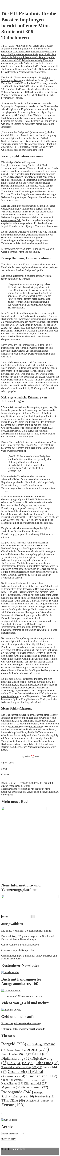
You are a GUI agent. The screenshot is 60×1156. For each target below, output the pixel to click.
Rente (38, 1092)
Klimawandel (35, 1083)
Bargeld (13, 1043)
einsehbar (36, 89)
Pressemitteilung (38, 442)
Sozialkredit (44, 1096)
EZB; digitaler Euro (40, 1063)
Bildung (40, 1044)
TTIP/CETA (13, 1100)
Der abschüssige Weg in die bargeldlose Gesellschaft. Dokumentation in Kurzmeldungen (28, 937)
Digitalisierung (16, 1058)
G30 (37, 1067)
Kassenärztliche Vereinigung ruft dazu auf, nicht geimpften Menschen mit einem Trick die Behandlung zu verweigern (30, 791)
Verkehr (32, 1100)
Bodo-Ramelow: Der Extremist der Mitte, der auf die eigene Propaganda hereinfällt (28, 784)
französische (35, 726)
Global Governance (22, 1074)
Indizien (38, 678)
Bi (29, 1045)
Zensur (12, 1104)
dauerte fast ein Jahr (11, 220)
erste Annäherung (10, 696)
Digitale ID (36, 1054)
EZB (14, 1063)
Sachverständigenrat (17, 1096)
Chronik (5, 955)
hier (30, 681)
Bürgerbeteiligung (15, 1050)
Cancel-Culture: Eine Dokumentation (20, 944)
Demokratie (12, 1054)
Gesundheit (20, 1071)
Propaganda (17, 1091)
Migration (11, 1087)
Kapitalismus (12, 1083)
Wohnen (47, 1100)
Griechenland (41, 1076)
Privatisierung (35, 1087)
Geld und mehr (17, 1149)
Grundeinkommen (14, 1079)
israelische (14, 726)
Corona (5, 774)
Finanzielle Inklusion (16, 1067)
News (4, 768)
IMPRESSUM (8, 1139)
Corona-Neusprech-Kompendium (18, 950)
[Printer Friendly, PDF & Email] (30, 756)
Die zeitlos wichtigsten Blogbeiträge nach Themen (26, 930)
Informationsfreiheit (36, 1080)
